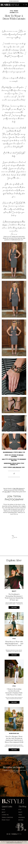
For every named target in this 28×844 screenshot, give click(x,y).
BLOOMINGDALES (7, 452)
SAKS (3, 459)
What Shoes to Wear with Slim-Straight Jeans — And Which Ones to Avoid (14, 643)
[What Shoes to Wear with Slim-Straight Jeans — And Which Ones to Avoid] (14, 624)
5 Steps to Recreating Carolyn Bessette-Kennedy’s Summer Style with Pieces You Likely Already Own (14, 693)
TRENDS (16, 10)
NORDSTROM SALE (14, 733)
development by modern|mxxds (14, 842)
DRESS (20, 452)
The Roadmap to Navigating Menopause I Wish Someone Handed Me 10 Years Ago (14, 597)
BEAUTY (14, 591)
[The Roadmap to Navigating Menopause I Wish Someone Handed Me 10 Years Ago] (14, 577)
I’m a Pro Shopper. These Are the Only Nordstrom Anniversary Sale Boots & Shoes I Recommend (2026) (14, 739)
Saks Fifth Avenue (18, 488)
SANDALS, (13, 464)
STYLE (11, 10)
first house (24, 841)
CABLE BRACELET (16, 467)
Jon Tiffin (7, 491)
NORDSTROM (7, 463)
